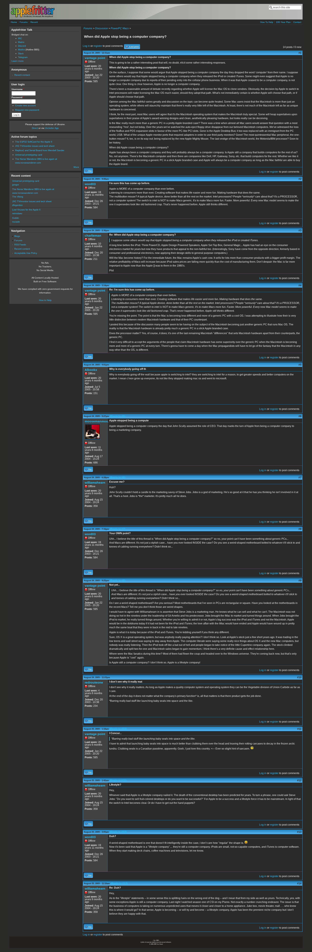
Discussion (101, 28)
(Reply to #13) (119, 883)
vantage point (95, 58)
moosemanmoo (96, 421)
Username (18, 89)
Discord (22, 46)
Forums (24, 22)
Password (18, 97)
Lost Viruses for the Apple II (26, 209)
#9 (300, 580)
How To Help (266, 22)
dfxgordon (17, 205)
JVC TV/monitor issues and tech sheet (34, 146)
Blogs (17, 236)
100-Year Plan (283, 22)
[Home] (32, 16)
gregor (15, 184)
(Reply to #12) (118, 832)
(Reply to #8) (117, 580)
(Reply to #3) (117, 285)
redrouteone (94, 682)
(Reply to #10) (118, 729)
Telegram (23, 57)
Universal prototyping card (28, 154)
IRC (20, 38)
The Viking (17, 196)
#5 (300, 364)
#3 (300, 230)
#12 (299, 780)
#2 (300, 179)
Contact (297, 22)
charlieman (93, 235)
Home (14, 22)
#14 (299, 883)
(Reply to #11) (118, 780)
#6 (300, 416)
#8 (300, 529)
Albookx (91, 370)
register (97, 46)
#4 (300, 285)
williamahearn (95, 482)
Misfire (21, 49)
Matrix (21, 42)
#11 (299, 729)
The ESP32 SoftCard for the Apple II (33, 141)
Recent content (22, 75)
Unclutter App (52, 128)
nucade (16, 221)
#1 (300, 53)
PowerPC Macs (120, 28)
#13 (299, 832)
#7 (300, 477)
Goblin (15, 218)
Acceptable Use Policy (25, 253)
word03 (90, 184)
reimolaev (17, 213)
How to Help (45, 300)
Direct (35, 128)
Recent (34, 22)
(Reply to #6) (117, 477)
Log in (86, 46)
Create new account (25, 105)
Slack (21, 53)
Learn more (18, 61)
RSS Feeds (20, 244)
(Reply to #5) (117, 416)
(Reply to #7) (117, 529)
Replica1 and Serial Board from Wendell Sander (39, 150)
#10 (299, 677)
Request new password (27, 110)
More (76, 167)
